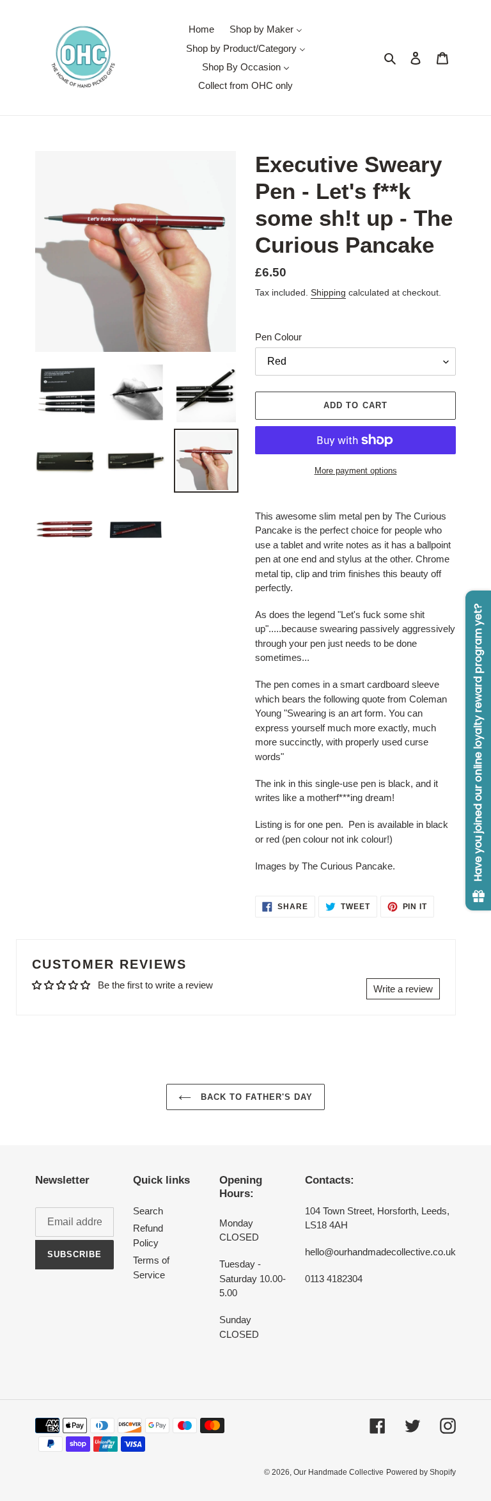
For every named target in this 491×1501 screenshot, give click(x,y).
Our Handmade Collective (338, 1472)
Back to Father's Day (255, 1097)
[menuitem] (201, 29)
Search (148, 1210)
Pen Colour (278, 336)
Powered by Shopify (421, 1472)
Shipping (328, 292)
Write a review (403, 988)
